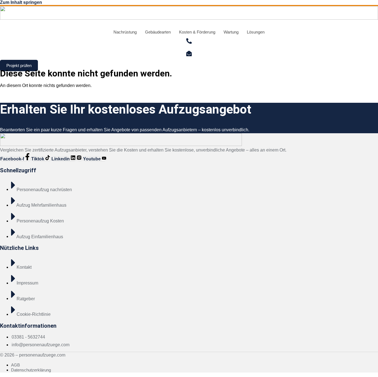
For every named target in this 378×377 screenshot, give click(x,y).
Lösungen (256, 32)
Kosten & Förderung (197, 32)
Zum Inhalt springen (21, 2)
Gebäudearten (158, 32)
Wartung (231, 32)
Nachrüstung (125, 32)
